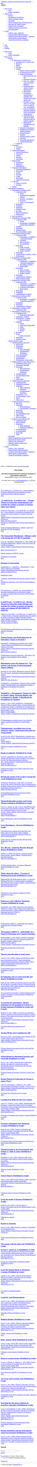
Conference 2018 (21, 192)
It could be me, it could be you (21, 60)
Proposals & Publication (27, 315)
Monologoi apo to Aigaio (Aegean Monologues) (29, 87)
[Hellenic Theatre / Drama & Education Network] (16, 1)
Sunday (22, 330)
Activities (19, 185)
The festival (19, 159)
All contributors (24, 244)
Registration (19, 204)
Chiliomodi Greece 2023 (23, 363)
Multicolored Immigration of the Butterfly (29, 124)
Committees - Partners (22, 316)
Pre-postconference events (24, 232)
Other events (20, 379)
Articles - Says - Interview (16, 448)
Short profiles (24, 289)
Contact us (19, 143)
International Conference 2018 (21, 190)
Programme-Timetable (22, 365)
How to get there (25, 242)
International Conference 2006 (21, 233)
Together (22, 135)
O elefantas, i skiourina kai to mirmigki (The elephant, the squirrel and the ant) (30, 96)
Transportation (20, 358)
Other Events (20, 415)
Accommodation (21, 356)
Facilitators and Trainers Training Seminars (27, 130)
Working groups (21, 230)
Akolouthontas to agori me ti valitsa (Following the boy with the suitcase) (29, 118)
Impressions (19, 178)
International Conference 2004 (21, 258)
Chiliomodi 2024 (21, 382)
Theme (22, 221)
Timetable (19, 206)
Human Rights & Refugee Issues (18, 450)
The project (19, 154)
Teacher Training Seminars (28, 70)
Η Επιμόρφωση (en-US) (27, 72)
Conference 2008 (21, 219)
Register (7, 48)
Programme (19, 245)
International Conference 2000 (21, 308)
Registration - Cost (21, 394)
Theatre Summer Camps (15, 341)
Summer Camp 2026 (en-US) (21, 419)
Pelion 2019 (19, 344)
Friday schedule (24, 247)
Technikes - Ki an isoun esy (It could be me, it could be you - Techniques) (29, 104)
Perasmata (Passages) (30, 79)
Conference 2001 (21, 297)
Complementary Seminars (23, 277)
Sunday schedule (25, 251)
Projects (10, 58)
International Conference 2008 (21, 218)
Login (6, 46)
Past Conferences (17, 216)
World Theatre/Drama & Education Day (20, 438)
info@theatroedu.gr (22, 480)
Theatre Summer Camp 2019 (21, 342)
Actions (18, 69)
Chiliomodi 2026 (21, 420)
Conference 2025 (21, 313)
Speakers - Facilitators (26, 199)
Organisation (20, 162)
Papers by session (25, 336)
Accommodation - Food (23, 396)
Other (17, 434)
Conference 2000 (21, 310)
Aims (10, 53)
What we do (8, 57)
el (2, 3)
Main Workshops (25, 349)
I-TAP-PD (15, 181)
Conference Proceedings (27, 287)
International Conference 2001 (21, 296)
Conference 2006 (21, 235)
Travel (18, 377)
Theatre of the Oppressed (15, 441)
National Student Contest (27, 136)
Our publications (13, 445)
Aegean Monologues (26, 141)
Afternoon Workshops (26, 427)
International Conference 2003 (21, 280)
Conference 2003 (21, 282)
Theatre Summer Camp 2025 (21, 401)
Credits (18, 176)
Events (22, 323)
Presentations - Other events (24, 360)
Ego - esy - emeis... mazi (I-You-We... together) (29, 82)
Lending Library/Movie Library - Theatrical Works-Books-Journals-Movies (21, 452)
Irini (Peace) (27, 91)
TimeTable (19, 410)
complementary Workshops (28, 408)
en (1, 3)
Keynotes (19, 211)
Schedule (18, 226)
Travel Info (19, 433)
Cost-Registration (21, 374)
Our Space (23, 138)
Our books (11, 436)
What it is (19, 63)
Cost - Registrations (22, 355)
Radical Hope (16, 161)
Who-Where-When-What (27, 325)
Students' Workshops (26, 74)
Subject (22, 193)
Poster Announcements (23, 278)
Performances (20, 214)
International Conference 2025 (21, 311)
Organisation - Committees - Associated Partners (28, 237)
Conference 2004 (21, 259)
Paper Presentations (22, 212)
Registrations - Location (23, 318)
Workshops (19, 207)
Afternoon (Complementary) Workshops (25, 391)
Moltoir (14, 187)
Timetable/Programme (22, 384)
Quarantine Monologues (27, 140)
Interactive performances (27, 128)
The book (19, 157)
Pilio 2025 (19, 403)
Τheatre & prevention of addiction (18, 455)
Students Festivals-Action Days (17, 443)
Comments (23, 240)
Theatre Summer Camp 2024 (21, 381)
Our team (19, 67)
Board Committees (14, 55)
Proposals (23, 200)
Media (18, 65)
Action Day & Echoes (22, 180)
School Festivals (25, 133)
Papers (18, 334)
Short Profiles (24, 266)
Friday (22, 327)
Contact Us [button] (4, 1461)
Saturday (22, 329)
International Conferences (16, 188)
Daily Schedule (20, 422)
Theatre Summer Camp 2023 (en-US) (23, 361)
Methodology (20, 166)
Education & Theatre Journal (17, 439)
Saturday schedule (25, 249)
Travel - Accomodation (26, 202)
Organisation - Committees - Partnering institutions (28, 262)
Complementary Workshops (24, 352)
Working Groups (21, 209)
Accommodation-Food (23, 375)
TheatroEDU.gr (17, 1464)
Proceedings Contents (26, 264)
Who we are (8, 51)
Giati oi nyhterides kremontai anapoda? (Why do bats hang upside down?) (30, 111)
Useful (7, 446)
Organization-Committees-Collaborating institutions (28, 224)
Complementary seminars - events (26, 254)
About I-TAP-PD (21, 183)
